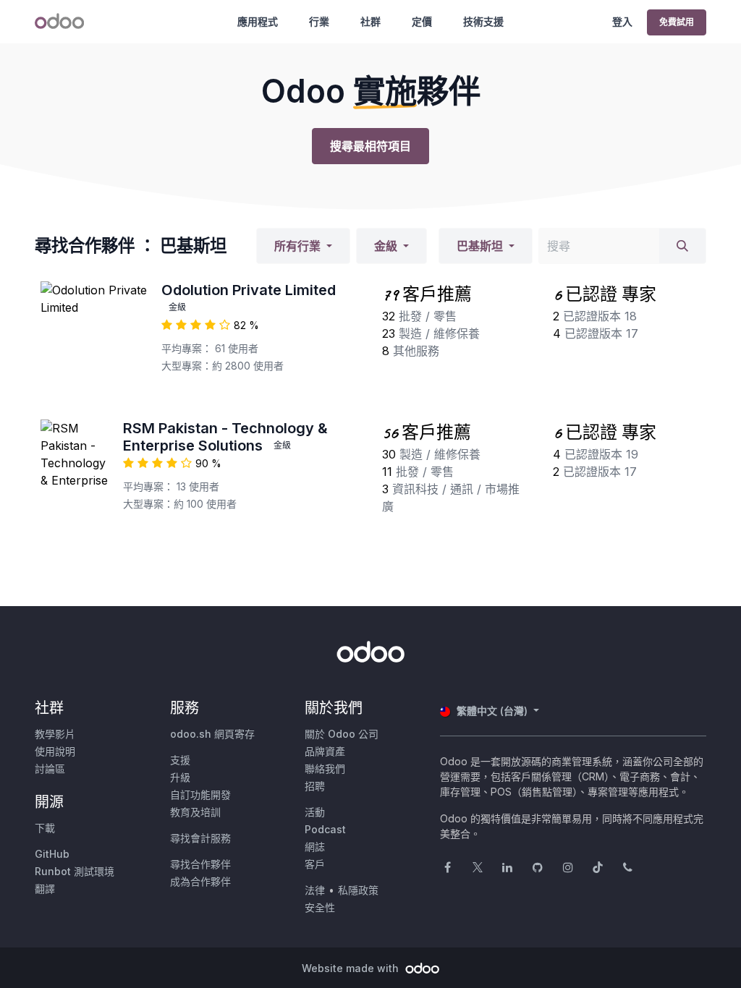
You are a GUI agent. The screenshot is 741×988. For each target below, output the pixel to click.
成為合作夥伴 (200, 881)
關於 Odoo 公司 (341, 734)
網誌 (315, 846)
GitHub (52, 854)
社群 (370, 21)
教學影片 (55, 734)
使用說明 (55, 751)
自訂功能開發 (200, 794)
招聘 (315, 786)
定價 (422, 21)
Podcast (325, 829)
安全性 (320, 907)
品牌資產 (325, 751)
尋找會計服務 (200, 838)
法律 (315, 890)
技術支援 (483, 21)
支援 (180, 760)
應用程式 (257, 21)
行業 (319, 21)
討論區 (50, 768)
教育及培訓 (195, 812)
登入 (622, 21)
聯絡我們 (325, 768)
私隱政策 (358, 890)
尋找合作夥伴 (200, 864)
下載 (45, 828)
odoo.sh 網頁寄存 (212, 734)
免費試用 (676, 22)
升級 (180, 777)
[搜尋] (682, 246)
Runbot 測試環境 (74, 871)
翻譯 (45, 888)
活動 (315, 812)
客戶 (315, 864)
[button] (303, 246)
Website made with (352, 968)
